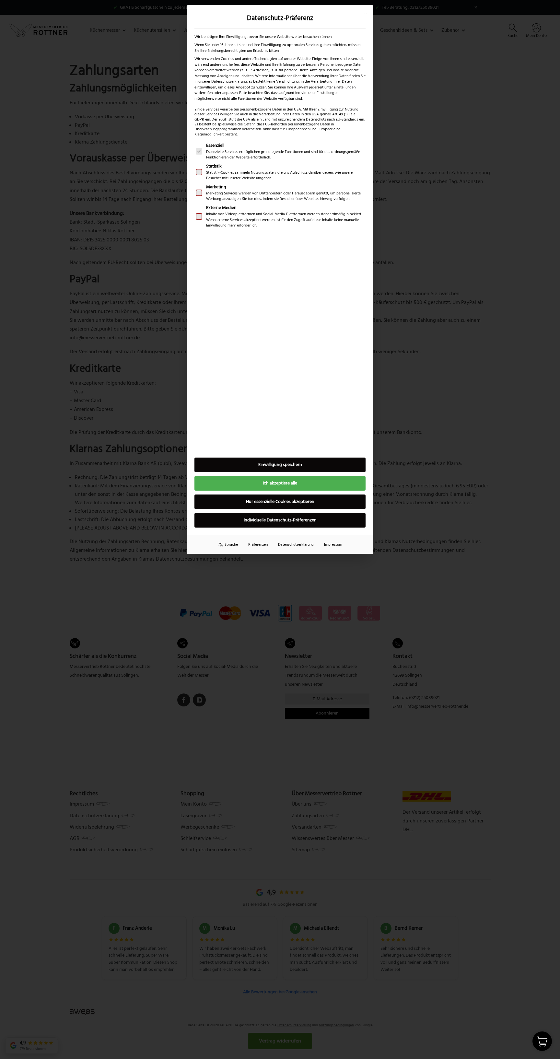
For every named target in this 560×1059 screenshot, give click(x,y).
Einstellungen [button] (345, 87)
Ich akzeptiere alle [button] (280, 483)
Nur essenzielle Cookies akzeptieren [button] (280, 501)
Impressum (333, 544)
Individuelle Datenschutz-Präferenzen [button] (280, 520)
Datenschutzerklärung (229, 81)
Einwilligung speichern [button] (280, 464)
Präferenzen (258, 544)
